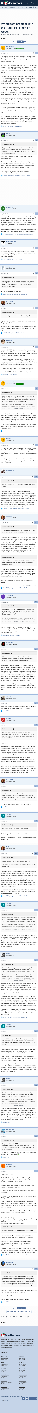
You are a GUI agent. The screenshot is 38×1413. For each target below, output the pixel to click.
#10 (36, 476)
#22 (36, 1085)
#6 (36, 308)
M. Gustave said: (7, 825)
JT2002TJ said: (6, 857)
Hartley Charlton (5, 1374)
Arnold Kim (4, 1356)
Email (2, 1359)
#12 (36, 601)
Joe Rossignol (22, 1362)
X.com (6, 1359)
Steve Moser (4, 1387)
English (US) (33, 1398)
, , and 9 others (15, 294)
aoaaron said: (6, 790)
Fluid (2, 1400)
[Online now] (4, 1265)
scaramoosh (5, 34)
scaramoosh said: (7, 144)
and (10, 374)
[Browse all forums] (31, 7)
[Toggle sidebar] (36, 7)
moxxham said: (6, 392)
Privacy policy (4, 1396)
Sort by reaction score (27, 34)
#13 (36, 649)
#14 (36, 703)
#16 (36, 786)
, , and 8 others (14, 333)
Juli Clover (3, 1362)
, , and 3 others (16, 588)
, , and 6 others (18, 234)
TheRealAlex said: (7, 729)
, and (12, 126)
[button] (2, 2)
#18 (36, 853)
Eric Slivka (21, 1356)
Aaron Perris (22, 1387)
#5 (36, 273)
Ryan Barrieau (22, 1381)
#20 (36, 960)
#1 (36, 53)
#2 (36, 140)
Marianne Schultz (23, 1374)
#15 (36, 725)
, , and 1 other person (17, 1255)
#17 (36, 821)
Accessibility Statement (15, 1396)
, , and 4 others (15, 1017)
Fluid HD (6, 1400)
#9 (36, 445)
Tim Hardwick (22, 1368)
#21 (36, 1031)
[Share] (33, 53)
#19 (36, 910)
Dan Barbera (4, 1381)
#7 (36, 346)
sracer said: (5, 1035)
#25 (36, 1268)
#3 (36, 213)
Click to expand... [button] (19, 408)
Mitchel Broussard (5, 1368)
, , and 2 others (16, 175)
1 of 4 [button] (13, 41)
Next (19, 41)
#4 (36, 248)
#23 (36, 1136)
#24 (36, 1171)
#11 (36, 522)
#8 (36, 388)
